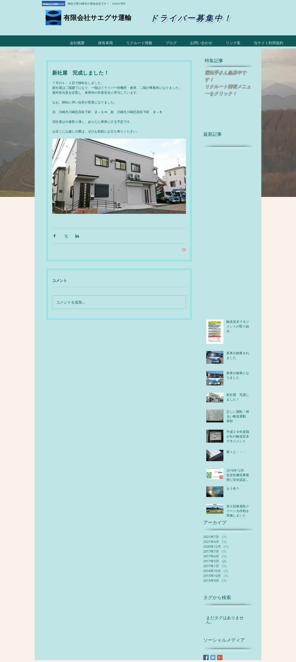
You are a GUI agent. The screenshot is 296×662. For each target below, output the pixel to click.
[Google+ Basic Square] (219, 657)
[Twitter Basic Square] (213, 657)
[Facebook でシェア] (54, 236)
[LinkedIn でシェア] (77, 236)
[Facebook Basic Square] (206, 657)
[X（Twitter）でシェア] (66, 236)
